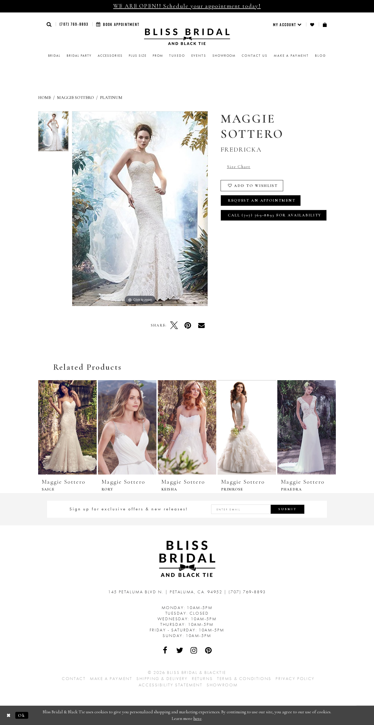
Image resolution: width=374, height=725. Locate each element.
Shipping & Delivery (162, 678)
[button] (49, 24)
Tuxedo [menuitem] (177, 55)
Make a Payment (111, 678)
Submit (287, 509)
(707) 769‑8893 (74, 24)
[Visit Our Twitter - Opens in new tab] (180, 650)
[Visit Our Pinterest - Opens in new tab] (208, 650)
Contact (73, 678)
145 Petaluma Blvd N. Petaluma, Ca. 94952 (166, 592)
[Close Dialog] (9, 715)
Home (44, 97)
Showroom (222, 685)
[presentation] (67, 427)
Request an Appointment (261, 200)
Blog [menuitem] (320, 55)
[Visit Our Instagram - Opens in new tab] (194, 650)
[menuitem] (287, 24)
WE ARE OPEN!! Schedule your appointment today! (187, 6)
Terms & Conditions (244, 678)
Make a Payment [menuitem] (291, 55)
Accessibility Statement (171, 685)
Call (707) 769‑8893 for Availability (274, 215)
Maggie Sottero (75, 97)
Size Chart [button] (238, 166)
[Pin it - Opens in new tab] (187, 325)
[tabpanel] (53, 133)
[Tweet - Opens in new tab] (174, 325)
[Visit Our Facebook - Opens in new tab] (165, 650)
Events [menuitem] (198, 55)
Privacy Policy (295, 678)
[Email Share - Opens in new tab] (201, 325)
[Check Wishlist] (312, 24)
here (197, 718)
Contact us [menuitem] (255, 55)
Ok (21, 715)
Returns (202, 678)
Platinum (111, 97)
